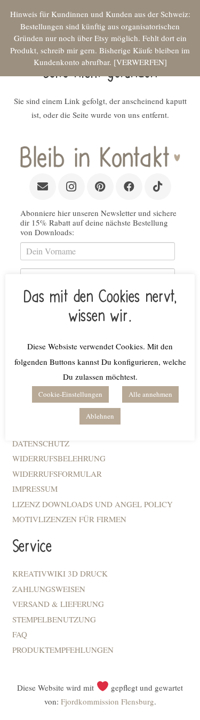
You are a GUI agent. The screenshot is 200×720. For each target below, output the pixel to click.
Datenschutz (40, 443)
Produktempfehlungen (63, 649)
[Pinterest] (100, 186)
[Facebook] (129, 186)
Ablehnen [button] (100, 416)
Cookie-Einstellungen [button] (70, 394)
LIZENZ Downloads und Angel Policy (92, 504)
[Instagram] (71, 186)
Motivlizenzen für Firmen (69, 519)
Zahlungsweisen (48, 588)
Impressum (35, 488)
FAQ (19, 634)
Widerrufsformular (57, 473)
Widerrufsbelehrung (59, 458)
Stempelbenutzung (54, 619)
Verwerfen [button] (140, 62)
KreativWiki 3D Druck (60, 573)
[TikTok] (158, 186)
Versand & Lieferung (58, 603)
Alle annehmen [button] (150, 394)
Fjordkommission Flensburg (107, 701)
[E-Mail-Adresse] (42, 186)
